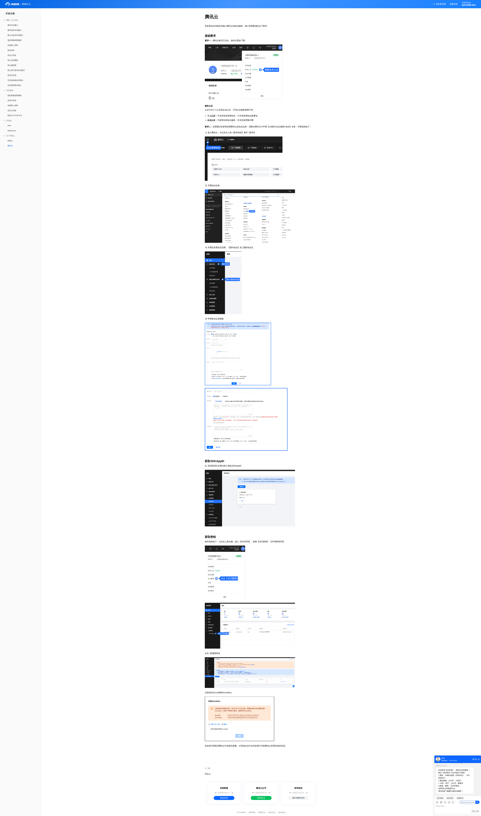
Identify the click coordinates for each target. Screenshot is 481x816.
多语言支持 (12, 75)
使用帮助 (252, 812)
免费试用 (454, 4)
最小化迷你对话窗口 (15, 35)
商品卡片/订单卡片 (15, 115)
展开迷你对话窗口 (15, 30)
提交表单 (11, 50)
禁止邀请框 (12, 65)
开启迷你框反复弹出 (15, 80)
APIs (9, 126)
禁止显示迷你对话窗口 (16, 70)
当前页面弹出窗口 (15, 85)
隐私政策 (282, 812)
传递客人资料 (13, 45)
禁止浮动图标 (13, 60)
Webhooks (12, 131)
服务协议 (272, 812)
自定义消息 (12, 55)
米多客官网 (441, 4)
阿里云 (10, 141)
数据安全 (262, 812)
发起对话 (224, 798)
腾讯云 (10, 146)
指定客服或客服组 (15, 40)
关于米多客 (241, 812)
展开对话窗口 (13, 25)
